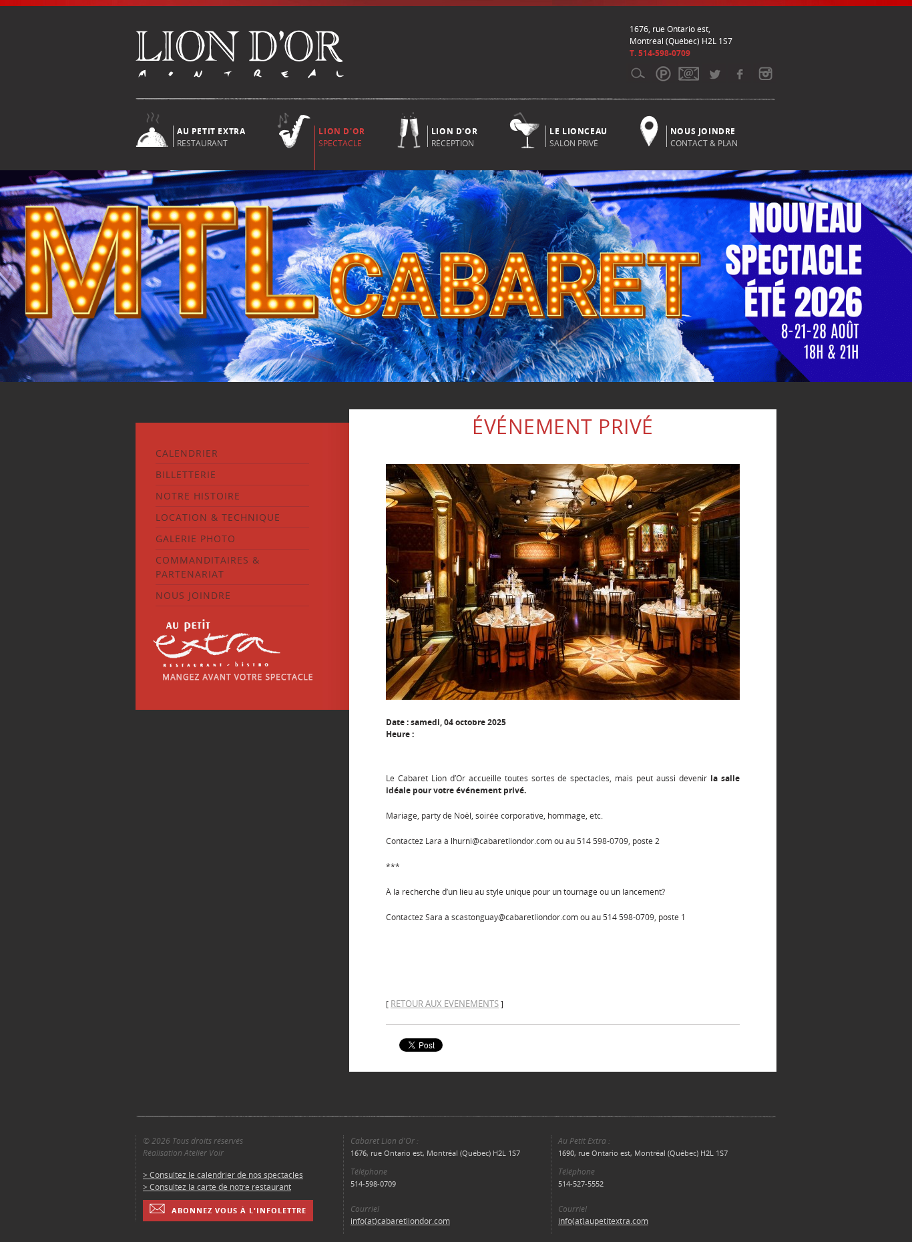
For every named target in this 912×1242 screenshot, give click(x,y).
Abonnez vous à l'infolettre (239, 1210)
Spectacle (341, 137)
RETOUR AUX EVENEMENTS (445, 1004)
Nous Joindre (193, 595)
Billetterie (186, 474)
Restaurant (211, 136)
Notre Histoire (198, 495)
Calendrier (187, 453)
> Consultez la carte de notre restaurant (217, 1187)
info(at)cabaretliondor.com (400, 1221)
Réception (454, 136)
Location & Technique (218, 517)
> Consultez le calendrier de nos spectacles (223, 1175)
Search (638, 73)
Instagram (764, 73)
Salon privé (578, 136)
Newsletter (688, 73)
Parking (663, 73)
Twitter (714, 73)
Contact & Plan (704, 136)
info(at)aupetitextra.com (603, 1221)
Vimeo (739, 73)
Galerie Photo (196, 538)
